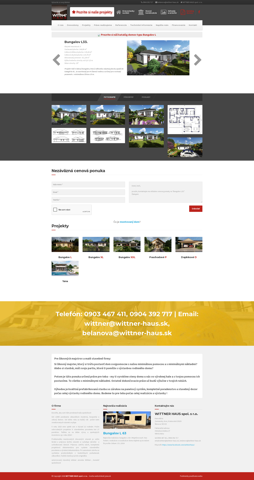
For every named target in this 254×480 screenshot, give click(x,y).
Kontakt (193, 25)
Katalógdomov (190, 12)
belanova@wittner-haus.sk (168, 2)
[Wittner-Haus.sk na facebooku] (199, 12)
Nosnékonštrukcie (151, 12)
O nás (61, 25)
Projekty (86, 25)
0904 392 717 (147, 2)
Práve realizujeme (103, 25)
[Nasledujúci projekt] (198, 64)
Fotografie (109, 97)
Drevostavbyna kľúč (128, 12)
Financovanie (178, 25)
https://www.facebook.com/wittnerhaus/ (178, 445)
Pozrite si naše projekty (93, 12)
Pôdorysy (128, 97)
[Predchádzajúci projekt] (56, 64)
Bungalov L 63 (114, 433)
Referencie (121, 25)
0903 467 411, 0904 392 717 (128, 314)
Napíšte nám (162, 25)
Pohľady (146, 97)
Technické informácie (141, 25)
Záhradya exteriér (172, 12)
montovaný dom (129, 221)
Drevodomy (73, 25)
